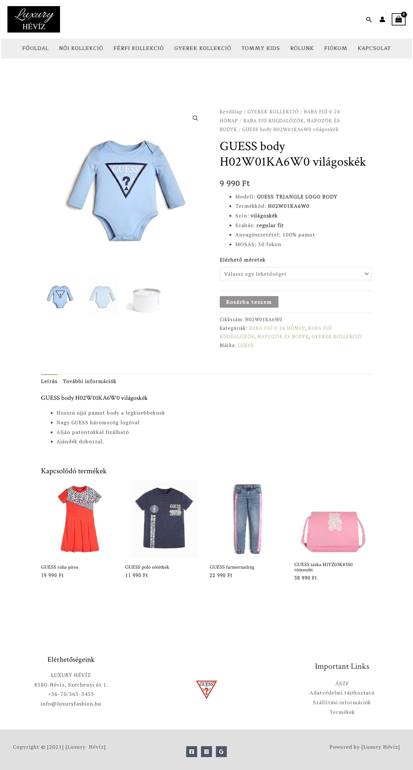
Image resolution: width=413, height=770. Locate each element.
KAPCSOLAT (374, 48)
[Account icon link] (382, 19)
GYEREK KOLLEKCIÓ (202, 48)
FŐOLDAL (35, 48)
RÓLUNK (302, 48)
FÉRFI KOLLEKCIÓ (139, 48)
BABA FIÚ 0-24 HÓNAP (277, 328)
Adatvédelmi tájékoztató (342, 692)
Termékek (342, 712)
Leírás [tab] (49, 381)
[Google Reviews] (221, 751)
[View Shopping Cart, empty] (399, 19)
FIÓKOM (336, 48)
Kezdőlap (231, 112)
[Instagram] (206, 751)
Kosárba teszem (249, 301)
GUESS (246, 345)
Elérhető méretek (243, 259)
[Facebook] (191, 751)
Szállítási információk (342, 702)
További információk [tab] (89, 381)
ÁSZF (342, 683)
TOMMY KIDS (261, 48)
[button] (369, 19)
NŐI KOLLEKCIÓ (81, 48)
